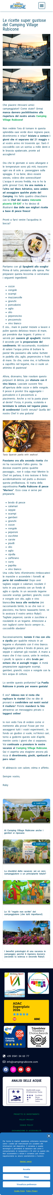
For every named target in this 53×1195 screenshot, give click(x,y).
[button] (49, 1136)
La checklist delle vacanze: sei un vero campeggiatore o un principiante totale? (25, 872)
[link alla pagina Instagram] (13, 1069)
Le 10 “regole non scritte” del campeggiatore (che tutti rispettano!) (23, 913)
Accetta (26, 1169)
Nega (26, 1177)
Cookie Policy (19, 1191)
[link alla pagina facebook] (6, 1069)
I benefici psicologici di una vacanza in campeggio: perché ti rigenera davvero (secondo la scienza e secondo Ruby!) (25, 954)
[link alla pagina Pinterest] (28, 1069)
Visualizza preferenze (26, 1184)
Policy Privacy (31, 1191)
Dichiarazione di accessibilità (26, 1131)
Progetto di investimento (26, 1114)
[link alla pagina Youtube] (21, 1069)
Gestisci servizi (26, 1162)
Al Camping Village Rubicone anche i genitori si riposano (23, 831)
